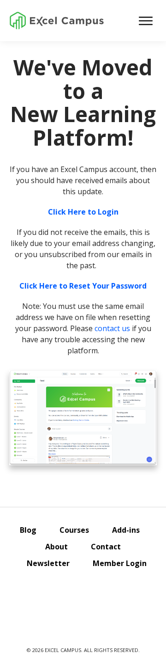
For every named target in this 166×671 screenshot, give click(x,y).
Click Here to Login (83, 212)
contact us (112, 328)
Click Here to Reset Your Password (83, 286)
